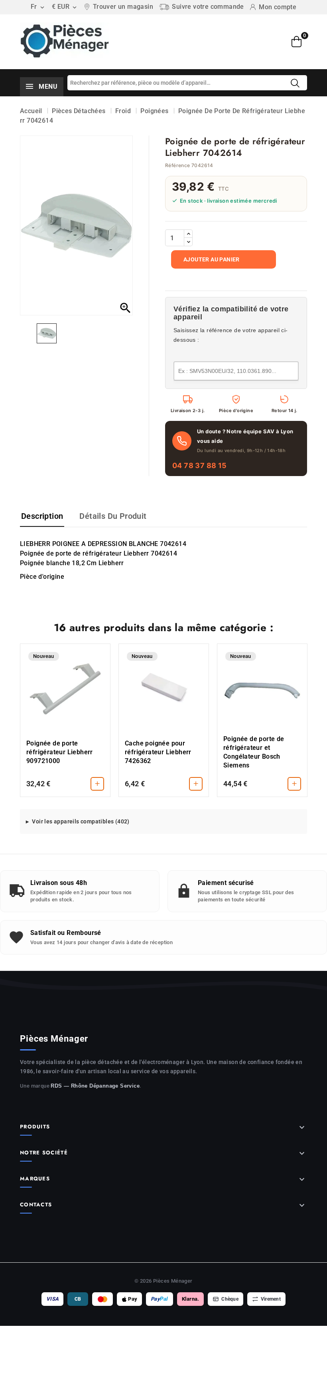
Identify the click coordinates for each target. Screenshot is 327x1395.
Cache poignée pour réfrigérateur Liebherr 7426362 (158, 752)
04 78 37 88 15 (199, 465)
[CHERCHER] (295, 83)
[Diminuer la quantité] (188, 241)
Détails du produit (112, 516)
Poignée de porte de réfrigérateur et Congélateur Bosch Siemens (253, 752)
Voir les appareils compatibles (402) (80, 821)
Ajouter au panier (211, 259)
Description (42, 516)
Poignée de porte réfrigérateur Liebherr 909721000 (59, 752)
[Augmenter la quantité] (188, 233)
